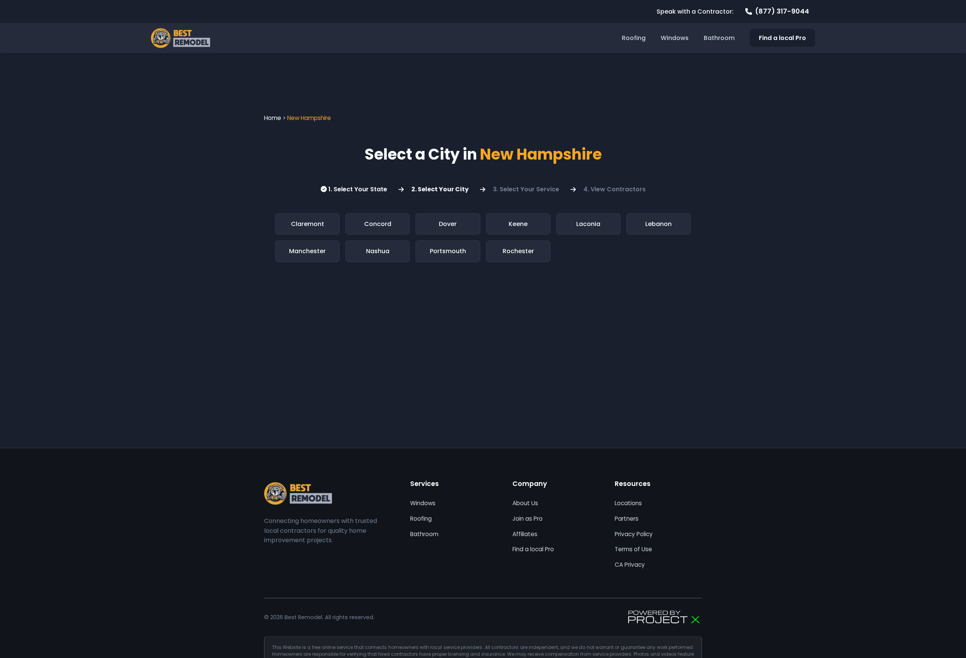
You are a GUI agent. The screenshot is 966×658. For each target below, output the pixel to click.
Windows (675, 38)
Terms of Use (633, 549)
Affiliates (524, 534)
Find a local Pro (782, 38)
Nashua (377, 251)
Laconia (588, 224)
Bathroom (719, 38)
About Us (525, 503)
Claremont (307, 224)
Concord (377, 224)
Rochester (518, 251)
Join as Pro (527, 519)
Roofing (634, 38)
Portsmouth (448, 251)
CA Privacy (630, 565)
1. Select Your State (357, 189)
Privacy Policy (634, 534)
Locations (628, 503)
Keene (518, 224)
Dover (448, 224)
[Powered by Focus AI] (664, 617)
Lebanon (658, 224)
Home (272, 118)
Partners (626, 519)
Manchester (307, 251)
